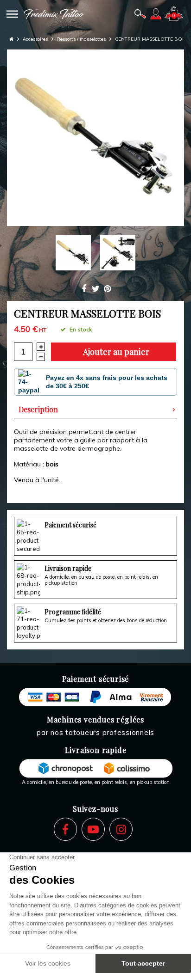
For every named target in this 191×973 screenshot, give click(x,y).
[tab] (95, 410)
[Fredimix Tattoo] (54, 14)
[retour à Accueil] (11, 39)
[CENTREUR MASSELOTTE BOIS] (95, 137)
